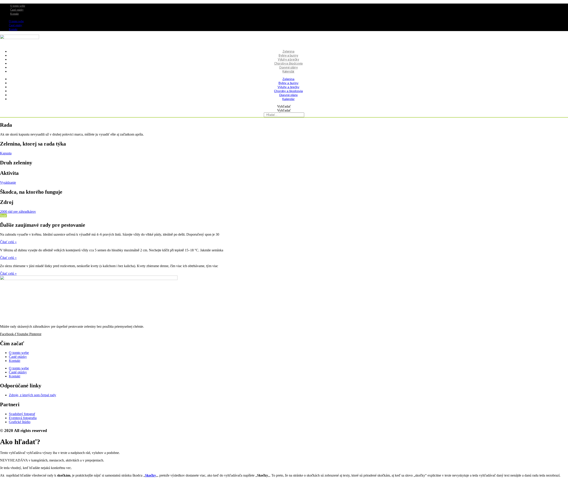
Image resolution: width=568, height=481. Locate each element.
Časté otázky (17, 9)
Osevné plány (288, 67)
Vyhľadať (284, 106)
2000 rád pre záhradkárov (18, 211)
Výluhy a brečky (288, 59)
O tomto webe (17, 5)
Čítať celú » (8, 242)
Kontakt (14, 13)
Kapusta (6, 153)
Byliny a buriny (288, 55)
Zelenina (288, 51)
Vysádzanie (8, 182)
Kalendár (288, 71)
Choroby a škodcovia (288, 63)
